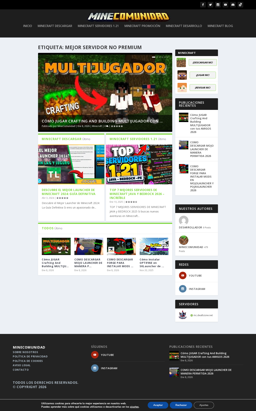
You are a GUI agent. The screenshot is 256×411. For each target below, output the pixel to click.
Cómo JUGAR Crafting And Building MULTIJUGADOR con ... (102, 121)
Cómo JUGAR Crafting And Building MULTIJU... (55, 263)
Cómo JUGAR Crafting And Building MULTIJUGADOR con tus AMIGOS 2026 (200, 123)
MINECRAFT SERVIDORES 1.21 (98, 26)
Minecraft (97, 126)
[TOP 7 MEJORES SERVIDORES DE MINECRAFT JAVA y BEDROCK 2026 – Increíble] (139, 164)
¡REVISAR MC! (202, 87)
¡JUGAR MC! (203, 75)
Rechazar (181, 405)
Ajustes (203, 405)
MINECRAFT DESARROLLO (184, 26)
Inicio (27, 26)
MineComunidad (66, 126)
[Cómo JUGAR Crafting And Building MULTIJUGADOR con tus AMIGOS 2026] (183, 117)
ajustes (134, 407)
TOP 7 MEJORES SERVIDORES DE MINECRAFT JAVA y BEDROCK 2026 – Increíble (137, 194)
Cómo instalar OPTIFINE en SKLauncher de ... (152, 263)
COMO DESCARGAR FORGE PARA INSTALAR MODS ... (120, 263)
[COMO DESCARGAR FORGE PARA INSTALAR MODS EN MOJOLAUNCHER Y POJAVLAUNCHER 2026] (121, 246)
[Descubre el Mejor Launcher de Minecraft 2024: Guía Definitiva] (71, 164)
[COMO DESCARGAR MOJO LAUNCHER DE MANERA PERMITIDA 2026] (88, 246)
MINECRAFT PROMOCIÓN (142, 26)
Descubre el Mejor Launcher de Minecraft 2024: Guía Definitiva (69, 192)
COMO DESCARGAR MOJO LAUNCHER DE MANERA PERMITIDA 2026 (202, 149)
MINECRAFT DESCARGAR (55, 26)
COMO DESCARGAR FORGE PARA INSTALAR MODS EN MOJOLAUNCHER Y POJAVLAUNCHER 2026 (202, 178)
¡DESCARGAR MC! (203, 62)
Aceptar (158, 405)
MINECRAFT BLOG (220, 26)
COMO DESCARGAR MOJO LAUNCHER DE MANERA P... (88, 263)
